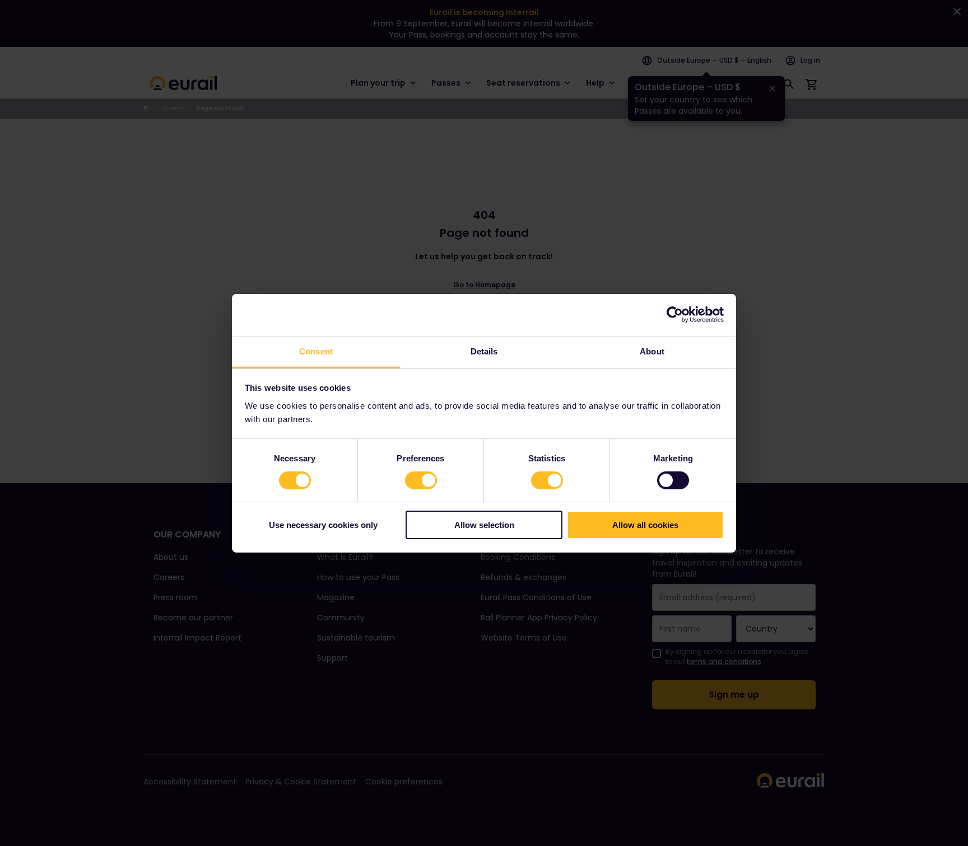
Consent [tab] (316, 351)
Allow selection (484, 525)
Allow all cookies (645, 525)
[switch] (421, 480)
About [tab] (652, 351)
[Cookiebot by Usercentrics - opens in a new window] (675, 314)
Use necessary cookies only (323, 525)
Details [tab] (484, 351)
